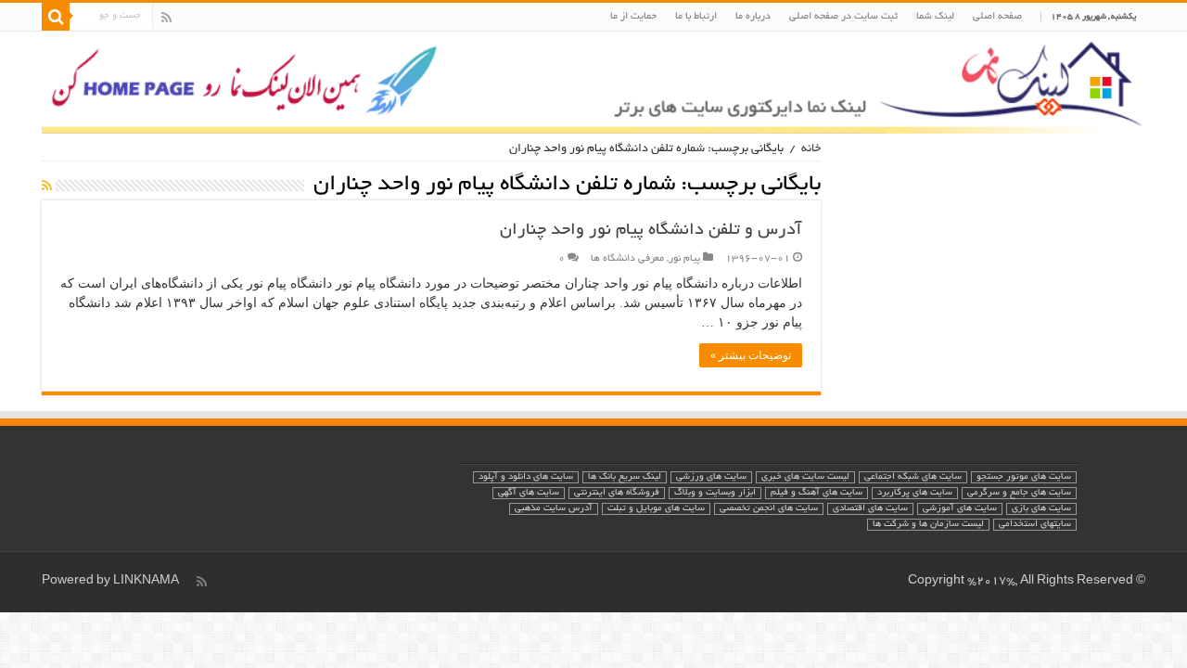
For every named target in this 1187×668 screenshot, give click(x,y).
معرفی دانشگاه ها (627, 258)
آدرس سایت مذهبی (554, 509)
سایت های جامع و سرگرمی (1019, 493)
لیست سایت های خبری (805, 477)
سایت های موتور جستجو (1023, 477)
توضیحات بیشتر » (750, 355)
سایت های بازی (1041, 509)
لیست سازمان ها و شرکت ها (928, 525)
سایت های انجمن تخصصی (769, 509)
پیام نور (684, 258)
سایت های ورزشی (711, 477)
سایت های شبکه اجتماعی (913, 477)
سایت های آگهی (528, 493)
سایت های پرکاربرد (914, 493)
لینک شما (935, 16)
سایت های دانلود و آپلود (526, 477)
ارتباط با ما (696, 16)
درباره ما (753, 16)
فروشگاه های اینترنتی (616, 493)
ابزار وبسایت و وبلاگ (715, 493)
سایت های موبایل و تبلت (656, 509)
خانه (811, 149)
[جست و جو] (56, 17)
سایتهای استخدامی (1035, 525)
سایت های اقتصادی (870, 509)
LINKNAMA (146, 581)
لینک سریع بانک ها (624, 477)
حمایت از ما (633, 16)
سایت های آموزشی (960, 509)
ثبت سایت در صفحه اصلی (843, 16)
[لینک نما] (593, 83)
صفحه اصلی (997, 16)
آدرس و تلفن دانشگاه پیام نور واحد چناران (651, 231)
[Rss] (166, 17)
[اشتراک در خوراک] (47, 187)
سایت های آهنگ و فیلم (816, 493)
